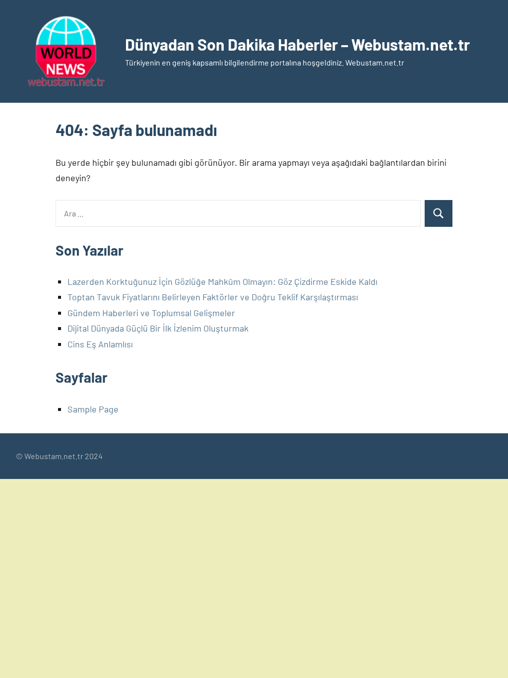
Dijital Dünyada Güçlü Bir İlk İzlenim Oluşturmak (158, 328)
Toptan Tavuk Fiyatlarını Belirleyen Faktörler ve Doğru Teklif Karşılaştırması (212, 296)
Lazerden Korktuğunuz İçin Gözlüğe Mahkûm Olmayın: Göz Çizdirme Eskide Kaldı (222, 281)
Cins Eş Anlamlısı (100, 344)
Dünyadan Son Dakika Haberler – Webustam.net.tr (297, 44)
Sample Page (93, 409)
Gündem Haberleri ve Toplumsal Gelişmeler (151, 312)
